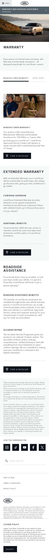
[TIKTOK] (15, 447)
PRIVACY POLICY (9, 489)
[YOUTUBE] (24, 447)
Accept (10, 549)
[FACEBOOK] (33, 447)
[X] (42, 447)
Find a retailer (19, 156)
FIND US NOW (8, 478)
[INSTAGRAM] (6, 447)
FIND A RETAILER (19, 252)
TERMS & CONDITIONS (11, 483)
